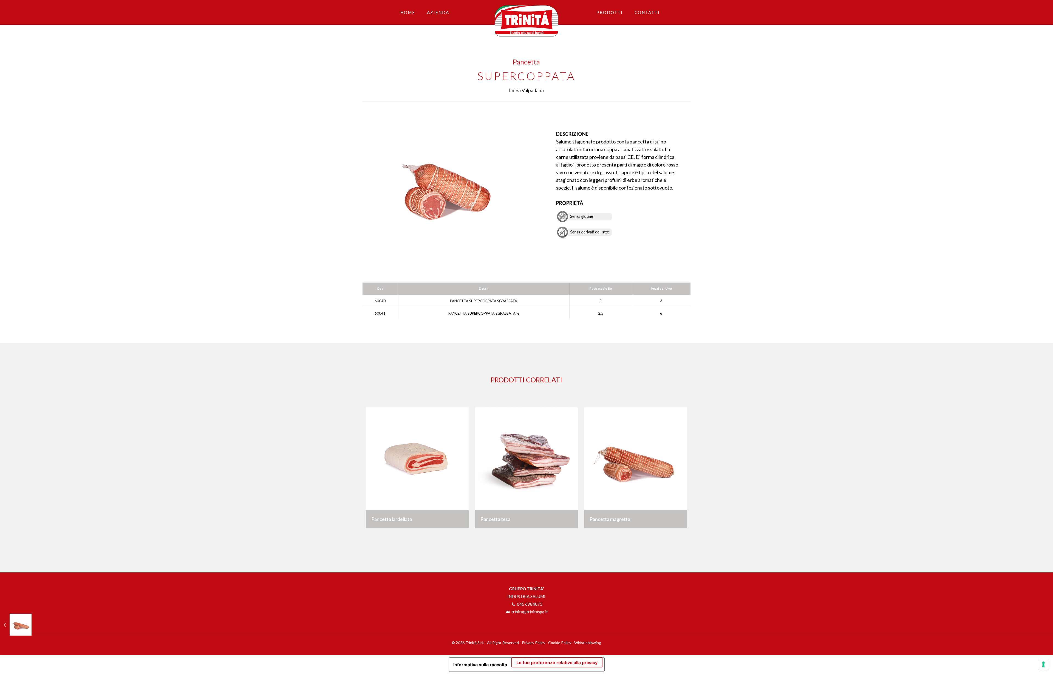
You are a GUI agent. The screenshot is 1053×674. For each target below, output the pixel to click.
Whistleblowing (587, 642)
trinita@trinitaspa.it (529, 611)
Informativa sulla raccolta (480, 664)
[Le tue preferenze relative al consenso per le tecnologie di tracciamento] (1043, 664)
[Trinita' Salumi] (526, 18)
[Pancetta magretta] (16, 625)
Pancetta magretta (610, 519)
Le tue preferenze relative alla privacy (557, 662)
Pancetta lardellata (391, 519)
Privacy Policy (533, 642)
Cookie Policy (559, 642)
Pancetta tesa (495, 519)
